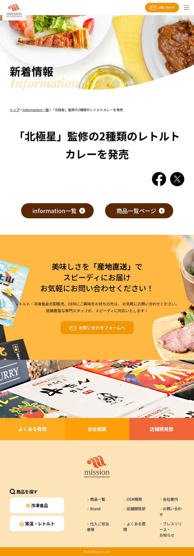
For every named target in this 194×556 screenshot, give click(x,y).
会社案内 (170, 499)
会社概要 (97, 428)
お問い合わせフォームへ (102, 327)
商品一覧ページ (136, 210)
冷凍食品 (39, 505)
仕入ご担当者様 (98, 526)
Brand (95, 508)
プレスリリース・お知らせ (170, 529)
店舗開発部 (161, 428)
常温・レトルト (39, 523)
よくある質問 (32, 428)
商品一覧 (97, 499)
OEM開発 (134, 499)
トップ (15, 109)
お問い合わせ (166, 7)
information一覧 (35, 109)
